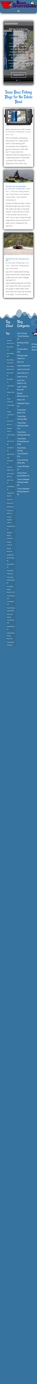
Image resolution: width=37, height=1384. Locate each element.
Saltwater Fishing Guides (10, 535)
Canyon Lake (10, 393)
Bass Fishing (10, 355)
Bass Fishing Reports (10, 368)
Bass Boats (10, 348)
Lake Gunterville (10, 460)
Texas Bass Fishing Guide (19, 35)
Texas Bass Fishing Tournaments (22, 451)
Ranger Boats (11, 527)
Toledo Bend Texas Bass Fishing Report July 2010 (17, 260)
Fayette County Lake (10, 414)
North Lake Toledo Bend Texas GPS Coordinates (18, 30)
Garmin (10, 421)
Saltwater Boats (23, 403)
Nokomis (10, 507)
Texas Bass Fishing (10, 572)
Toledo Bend (10, 628)
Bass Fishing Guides (10, 361)
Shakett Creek (9, 543)
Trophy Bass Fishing (10, 643)
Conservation (11, 406)
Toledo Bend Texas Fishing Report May (16, 186)
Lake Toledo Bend (12, 194)
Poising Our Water (10, 512)
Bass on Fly (10, 374)
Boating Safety (23, 342)
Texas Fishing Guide (10, 609)
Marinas (10, 503)
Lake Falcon (10, 449)
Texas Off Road (23, 466)
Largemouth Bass (10, 494)
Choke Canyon (10, 400)
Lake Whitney (10, 488)
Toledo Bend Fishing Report (10, 636)
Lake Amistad (11, 436)
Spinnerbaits (10, 565)
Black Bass (10, 380)
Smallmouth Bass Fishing (10, 557)
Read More (18, 75)
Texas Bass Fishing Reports (20, 191)
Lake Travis (10, 481)
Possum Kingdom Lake (9, 519)
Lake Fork (10, 454)
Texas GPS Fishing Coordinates (10, 618)
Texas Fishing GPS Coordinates (10, 600)
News (19, 400)
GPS (23, 38)
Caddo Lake (10, 387)
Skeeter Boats (9, 550)
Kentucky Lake (9, 429)
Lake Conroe (10, 442)
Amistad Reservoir (10, 342)
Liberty (10, 499)
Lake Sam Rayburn (10, 468)
